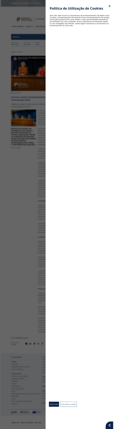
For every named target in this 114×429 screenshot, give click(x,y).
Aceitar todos (54, 404)
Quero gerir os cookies (68, 404)
